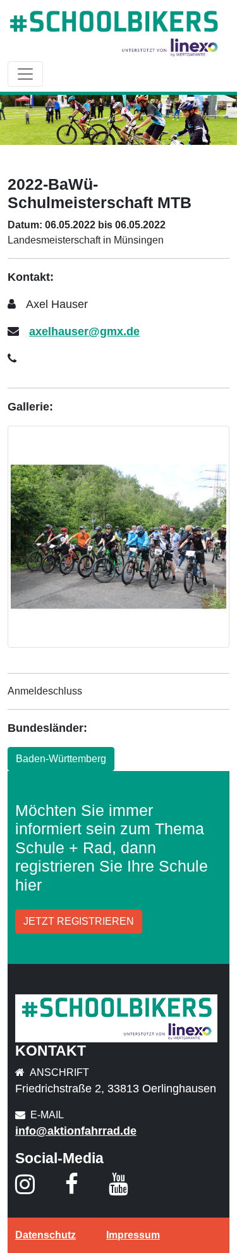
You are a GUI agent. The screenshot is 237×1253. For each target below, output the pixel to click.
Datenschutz (45, 1235)
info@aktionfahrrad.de (76, 1131)
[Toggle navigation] (25, 74)
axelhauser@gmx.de (84, 331)
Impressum (133, 1235)
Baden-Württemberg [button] (61, 758)
